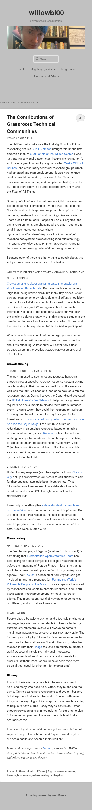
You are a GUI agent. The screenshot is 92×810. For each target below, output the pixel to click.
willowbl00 (46, 12)
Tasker (29, 575)
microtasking (40, 775)
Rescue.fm (50, 433)
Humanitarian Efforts (32, 771)
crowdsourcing (66, 771)
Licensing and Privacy (46, 76)
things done (68, 69)
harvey (11, 775)
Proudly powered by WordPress (46, 795)
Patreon (47, 748)
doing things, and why (42, 69)
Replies (57, 775)
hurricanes (24, 775)
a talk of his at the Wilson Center (51, 154)
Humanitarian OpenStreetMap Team (50, 556)
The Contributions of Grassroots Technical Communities (31, 124)
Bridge (38, 647)
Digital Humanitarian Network (30, 400)
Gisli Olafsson (42, 149)
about (20, 69)
